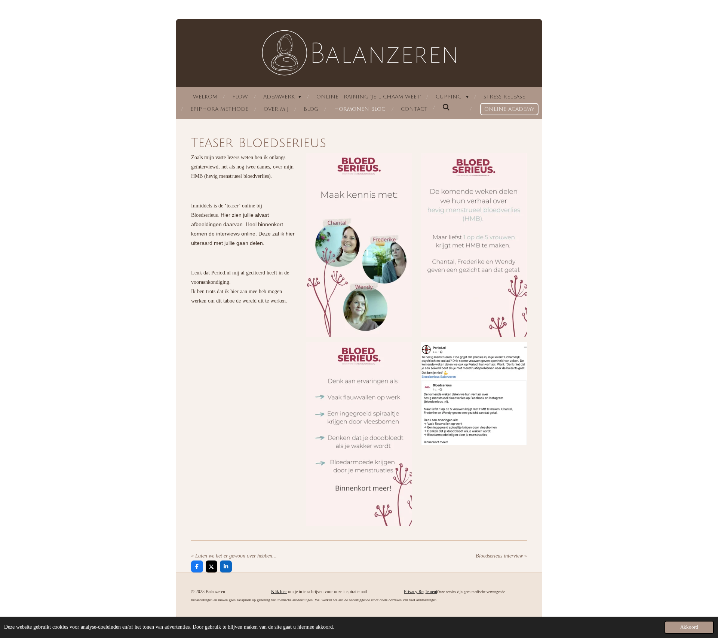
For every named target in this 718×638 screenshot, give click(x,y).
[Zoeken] (446, 107)
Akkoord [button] (689, 627)
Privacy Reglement (420, 591)
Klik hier (279, 591)
